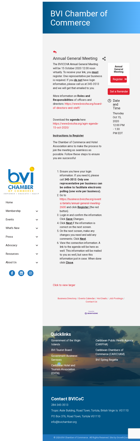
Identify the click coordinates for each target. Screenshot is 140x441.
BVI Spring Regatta (107, 360)
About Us (11, 262)
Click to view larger (64, 285)
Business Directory (67, 298)
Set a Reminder (119, 92)
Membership (13, 211)
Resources (12, 254)
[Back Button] (54, 52)
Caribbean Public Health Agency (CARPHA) (114, 342)
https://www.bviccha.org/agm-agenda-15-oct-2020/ (76, 126)
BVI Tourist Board (62, 350)
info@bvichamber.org (64, 422)
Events (10, 220)
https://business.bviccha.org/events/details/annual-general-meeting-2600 (80, 203)
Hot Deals (102, 298)
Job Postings (116, 298)
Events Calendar (87, 298)
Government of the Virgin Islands (65, 342)
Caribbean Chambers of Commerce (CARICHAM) (110, 352)
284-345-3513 (59, 405)
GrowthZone (123, 437)
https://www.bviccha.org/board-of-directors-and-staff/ (77, 106)
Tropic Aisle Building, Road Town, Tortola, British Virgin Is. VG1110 (90, 411)
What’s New (12, 228)
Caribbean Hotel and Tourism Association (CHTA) (63, 369)
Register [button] (118, 79)
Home (9, 202)
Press (9, 237)
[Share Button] (104, 58)
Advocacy (11, 245)
